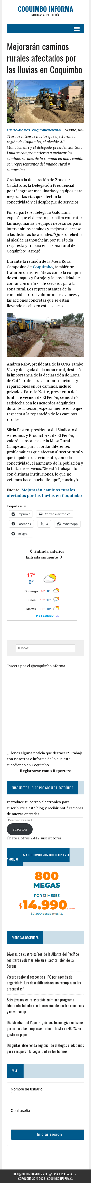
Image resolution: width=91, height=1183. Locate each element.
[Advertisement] (46, 708)
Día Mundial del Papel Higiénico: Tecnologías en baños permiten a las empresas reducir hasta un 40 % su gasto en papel (45, 1028)
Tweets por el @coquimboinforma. (36, 665)
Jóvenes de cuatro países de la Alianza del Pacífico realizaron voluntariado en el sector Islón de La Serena (43, 960)
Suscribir (19, 829)
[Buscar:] (46, 647)
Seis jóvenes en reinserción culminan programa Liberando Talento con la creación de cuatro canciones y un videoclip (45, 1005)
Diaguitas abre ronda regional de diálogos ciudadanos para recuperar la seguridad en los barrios (45, 1048)
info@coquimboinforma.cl (30, 1174)
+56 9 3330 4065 (63, 1174)
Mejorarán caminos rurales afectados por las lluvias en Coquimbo (44, 492)
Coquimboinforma (47, 130)
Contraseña (20, 1111)
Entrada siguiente (42, 557)
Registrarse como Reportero (45, 770)
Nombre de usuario (26, 1089)
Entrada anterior (49, 551)
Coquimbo (43, 266)
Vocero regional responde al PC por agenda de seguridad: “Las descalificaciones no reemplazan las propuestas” (44, 983)
